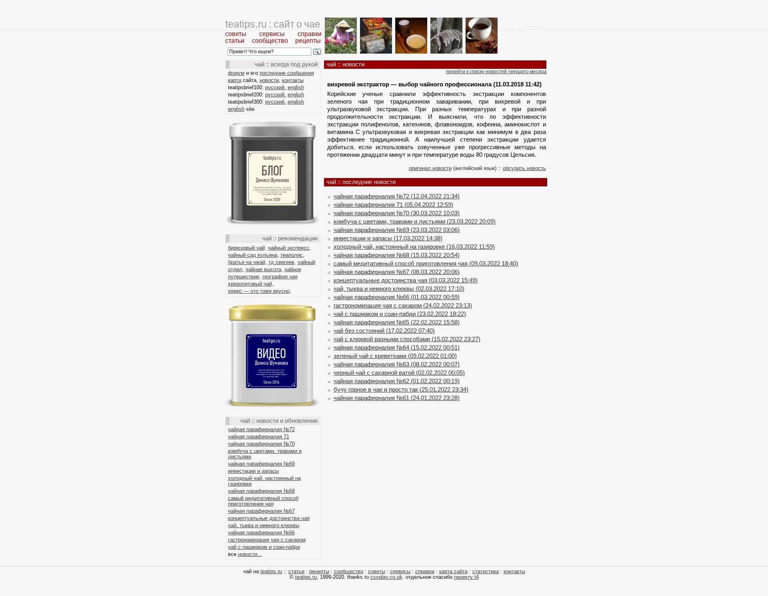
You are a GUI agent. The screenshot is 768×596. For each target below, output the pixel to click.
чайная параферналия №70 (261, 444)
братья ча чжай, (247, 262)
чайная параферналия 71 (258, 437)
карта (234, 80)
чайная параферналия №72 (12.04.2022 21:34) (397, 196)
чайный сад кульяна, (253, 255)
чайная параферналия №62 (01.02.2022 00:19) (397, 381)
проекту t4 (466, 577)
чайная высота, (264, 269)
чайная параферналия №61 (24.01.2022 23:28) (397, 397)
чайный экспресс (288, 248)
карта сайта (453, 571)
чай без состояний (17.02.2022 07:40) (384, 330)
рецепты (308, 40)
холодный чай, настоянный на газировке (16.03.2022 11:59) (414, 246)
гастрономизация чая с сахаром (267, 540)
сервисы (272, 33)
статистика (485, 571)
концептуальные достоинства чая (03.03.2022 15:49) (406, 280)
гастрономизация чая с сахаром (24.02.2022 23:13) (403, 305)
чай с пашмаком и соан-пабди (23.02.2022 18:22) (400, 313)
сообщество (270, 40)
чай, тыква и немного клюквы (263, 525)
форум (236, 73)
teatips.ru (271, 571)
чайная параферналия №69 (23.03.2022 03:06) (397, 229)
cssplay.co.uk (386, 577)
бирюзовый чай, (247, 248)
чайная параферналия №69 (261, 464)
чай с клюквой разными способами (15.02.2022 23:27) (407, 339)
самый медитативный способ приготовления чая (263, 501)
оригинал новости (430, 168)
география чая (280, 277)
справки (310, 33)
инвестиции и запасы (253, 471)
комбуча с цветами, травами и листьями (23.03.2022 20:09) (415, 221)
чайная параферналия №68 (261, 491)
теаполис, (292, 255)
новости (269, 80)
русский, (275, 87)
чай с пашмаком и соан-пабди (264, 547)
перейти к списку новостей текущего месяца (496, 71)
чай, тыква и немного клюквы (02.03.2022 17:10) (399, 288)
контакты (293, 80)
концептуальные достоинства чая (269, 518)
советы (235, 33)
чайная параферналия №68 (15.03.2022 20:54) (397, 255)
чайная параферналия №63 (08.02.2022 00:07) (397, 364)
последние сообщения (287, 73)
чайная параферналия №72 (261, 429)
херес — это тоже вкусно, (259, 291)
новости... (250, 554)
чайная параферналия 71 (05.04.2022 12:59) (393, 204)
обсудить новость (524, 168)
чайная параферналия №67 (261, 511)
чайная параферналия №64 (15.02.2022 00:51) (397, 347)
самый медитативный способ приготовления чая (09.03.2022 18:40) (426, 263)
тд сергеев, (282, 262)
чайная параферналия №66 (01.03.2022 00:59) (397, 297)
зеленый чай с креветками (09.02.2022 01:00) (395, 355)
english (296, 87)
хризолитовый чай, (251, 284)
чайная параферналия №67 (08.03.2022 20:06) (397, 271)
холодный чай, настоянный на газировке (264, 481)
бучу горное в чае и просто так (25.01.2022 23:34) (401, 389)
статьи (234, 40)
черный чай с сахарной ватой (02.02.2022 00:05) (399, 372)
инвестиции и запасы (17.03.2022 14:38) (388, 238)
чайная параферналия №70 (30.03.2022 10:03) (397, 213)
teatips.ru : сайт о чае (272, 24)
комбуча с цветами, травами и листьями (265, 454)
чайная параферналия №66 (261, 533)
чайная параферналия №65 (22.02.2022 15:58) (397, 322)
